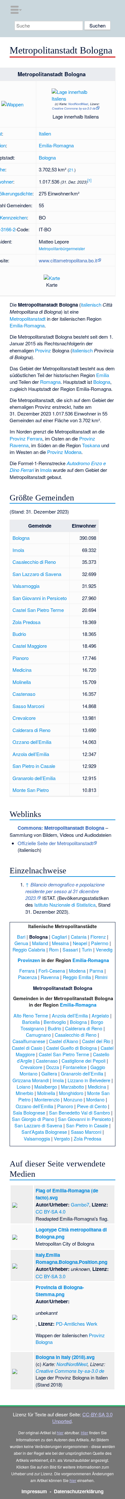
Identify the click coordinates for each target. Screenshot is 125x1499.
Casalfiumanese (29, 1041)
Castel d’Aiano (63, 1041)
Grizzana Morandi (31, 1080)
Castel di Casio (27, 1047)
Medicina (22, 669)
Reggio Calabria (29, 949)
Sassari (70, 949)
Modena (77, 970)
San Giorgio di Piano (33, 1119)
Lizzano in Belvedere (89, 1080)
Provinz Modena (64, 452)
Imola (46, 469)
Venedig (104, 949)
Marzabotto (72, 1086)
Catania (79, 936)
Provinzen (29, 960)
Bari (21, 936)
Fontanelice (75, 1067)
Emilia (102, 375)
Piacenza (27, 977)
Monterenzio (47, 1099)
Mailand (40, 943)
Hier (84, 1432)
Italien (45, 133)
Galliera (49, 1073)
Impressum (34, 1491)
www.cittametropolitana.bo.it (68, 260)
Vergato (62, 1138)
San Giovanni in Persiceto (40, 598)
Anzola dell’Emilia (31, 754)
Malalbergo (45, 1086)
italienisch (91, 304)
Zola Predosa (26, 622)
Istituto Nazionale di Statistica (65, 904)
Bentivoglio (55, 1021)
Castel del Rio (96, 1041)
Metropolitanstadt (28, 318)
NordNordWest (78, 104)
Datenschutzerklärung (79, 1491)
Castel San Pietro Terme (38, 609)
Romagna (50, 381)
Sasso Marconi (28, 706)
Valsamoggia (26, 585)
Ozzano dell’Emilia (32, 741)
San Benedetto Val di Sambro (79, 1112)
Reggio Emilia (77, 977)
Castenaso (24, 693)
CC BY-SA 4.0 (50, 1211)
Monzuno (72, 1099)
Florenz (98, 936)
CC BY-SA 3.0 (50, 1276)
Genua (21, 943)
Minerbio (24, 1093)
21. (71, 169)
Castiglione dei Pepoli (83, 1060)
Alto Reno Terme (30, 1015)
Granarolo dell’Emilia (34, 778)
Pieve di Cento (92, 1106)
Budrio (19, 633)
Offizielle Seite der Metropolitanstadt (55, 843)
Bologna (47, 157)
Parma (96, 970)
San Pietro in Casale (34, 765)
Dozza (52, 1067)
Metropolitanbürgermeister (62, 248)
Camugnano (38, 1034)
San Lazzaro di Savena (37, 574)
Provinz (43, 350)
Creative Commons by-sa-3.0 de (74, 108)
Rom (54, 949)
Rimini (101, 977)
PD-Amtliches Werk (76, 1323)
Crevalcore (24, 717)
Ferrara (27, 970)
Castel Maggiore (30, 645)
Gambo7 (80, 1204)
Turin (87, 949)
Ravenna (50, 977)
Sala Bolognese (29, 1112)
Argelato (100, 1015)
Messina (60, 943)
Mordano (95, 1099)
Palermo (99, 943)
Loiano (23, 1086)
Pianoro (21, 658)
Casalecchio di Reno (34, 561)
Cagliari (59, 936)
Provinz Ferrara (26, 438)
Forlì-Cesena (51, 970)
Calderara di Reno (31, 730)
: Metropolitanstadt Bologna (61, 827)
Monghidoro (71, 1093)
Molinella (22, 682)
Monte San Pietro (31, 790)
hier (60, 1432)
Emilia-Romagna (56, 145)
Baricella (31, 1021)
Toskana (91, 445)
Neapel (80, 943)
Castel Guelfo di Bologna (71, 1047)
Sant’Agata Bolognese (44, 1131)
